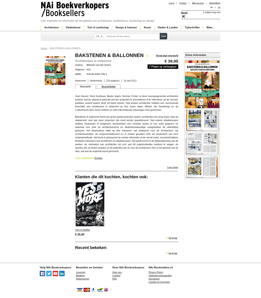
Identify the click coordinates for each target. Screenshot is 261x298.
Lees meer (172, 167)
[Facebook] (42, 275)
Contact (182, 3)
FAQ (114, 279)
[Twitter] (49, 275)
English (98, 158)
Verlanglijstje (214, 3)
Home (44, 48)
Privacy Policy (156, 272)
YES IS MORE (82, 230)
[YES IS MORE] (90, 226)
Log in (171, 3)
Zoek (163, 36)
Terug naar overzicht (167, 55)
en (219, 7)
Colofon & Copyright (159, 282)
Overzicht (85, 86)
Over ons (117, 272)
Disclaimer (154, 279)
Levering (80, 272)
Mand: (184, 12)
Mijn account (198, 3)
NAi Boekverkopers (75, 9)
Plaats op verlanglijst (163, 66)
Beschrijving (108, 86)
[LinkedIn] (62, 275)
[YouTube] (55, 275)
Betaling (80, 275)
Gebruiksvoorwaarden (160, 275)
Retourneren (82, 279)
